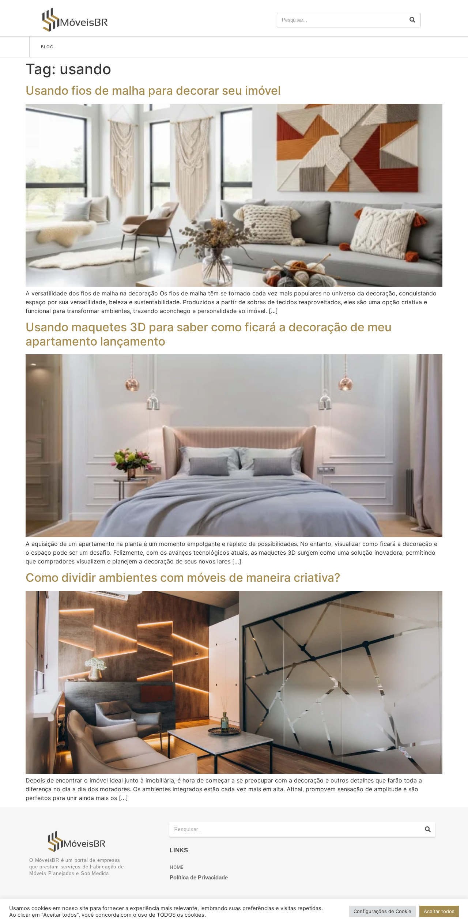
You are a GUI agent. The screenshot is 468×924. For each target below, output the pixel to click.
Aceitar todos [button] (439, 911)
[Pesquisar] (412, 20)
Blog (47, 47)
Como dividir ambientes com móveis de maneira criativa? (183, 577)
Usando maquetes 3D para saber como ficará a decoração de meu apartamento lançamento (209, 334)
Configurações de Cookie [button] (382, 911)
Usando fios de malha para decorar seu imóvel (153, 90)
